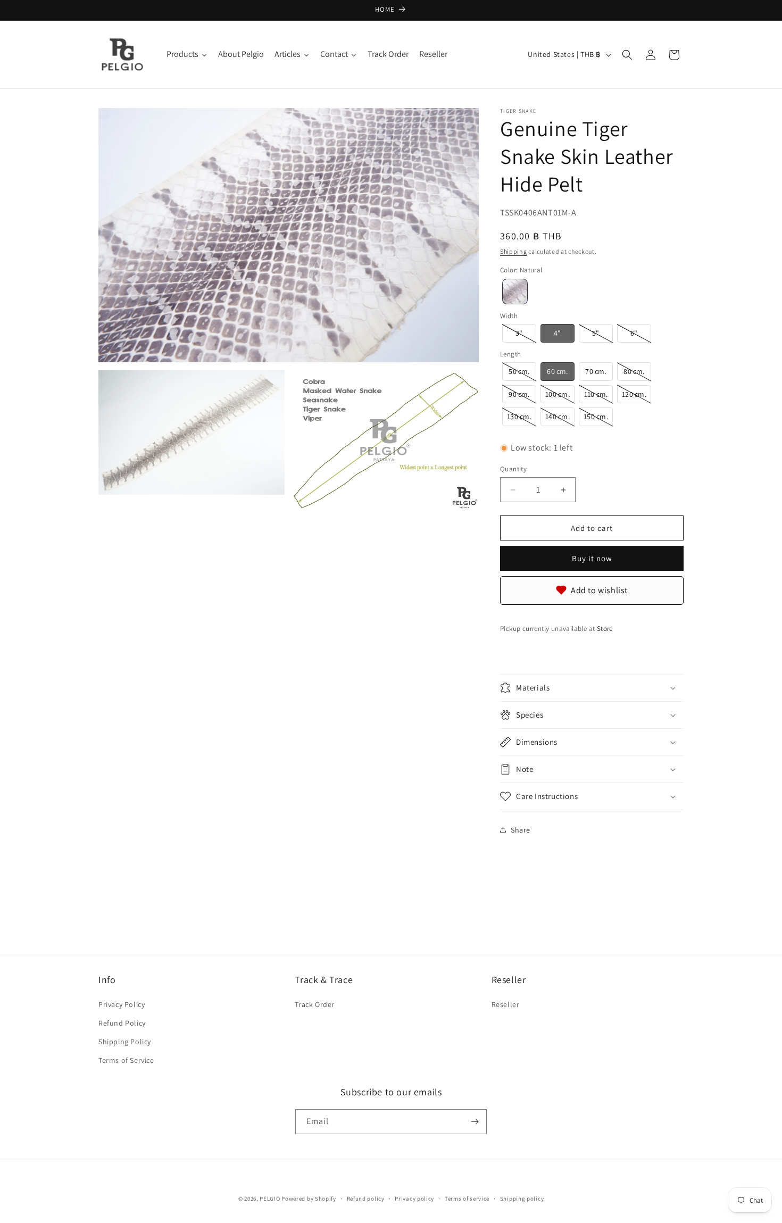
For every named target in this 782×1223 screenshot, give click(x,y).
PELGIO (270, 1198)
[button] (627, 54)
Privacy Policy (121, 1004)
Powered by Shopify (308, 1198)
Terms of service (467, 1198)
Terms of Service (126, 1060)
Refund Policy (122, 1023)
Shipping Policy (124, 1041)
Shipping (513, 251)
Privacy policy (414, 1198)
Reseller (506, 1004)
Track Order (315, 1004)
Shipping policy (522, 1198)
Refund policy (366, 1198)
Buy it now (592, 558)
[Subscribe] (474, 1121)
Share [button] (520, 830)
